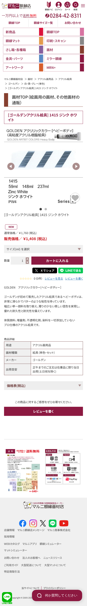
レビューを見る (54, 278)
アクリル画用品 (45, 79)
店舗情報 (9, 530)
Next (76, 166)
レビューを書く (74, 278)
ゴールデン (13, 83)
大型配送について (31, 565)
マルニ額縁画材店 (13, 79)
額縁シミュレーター (51, 544)
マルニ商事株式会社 (58, 530)
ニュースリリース (52, 558)
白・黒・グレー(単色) (34, 83)
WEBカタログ (12, 544)
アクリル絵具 (65, 79)
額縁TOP (14, 23)
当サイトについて (30, 588)
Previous (11, 166)
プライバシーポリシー (55, 588)
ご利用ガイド (11, 565)
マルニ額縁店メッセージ (31, 530)
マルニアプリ (29, 544)
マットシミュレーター (15, 550)
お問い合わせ (73, 23)
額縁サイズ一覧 (43, 23)
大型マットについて (55, 565)
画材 (30, 79)
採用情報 (9, 536)
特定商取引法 (12, 571)
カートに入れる (57, 260)
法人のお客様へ (31, 558)
